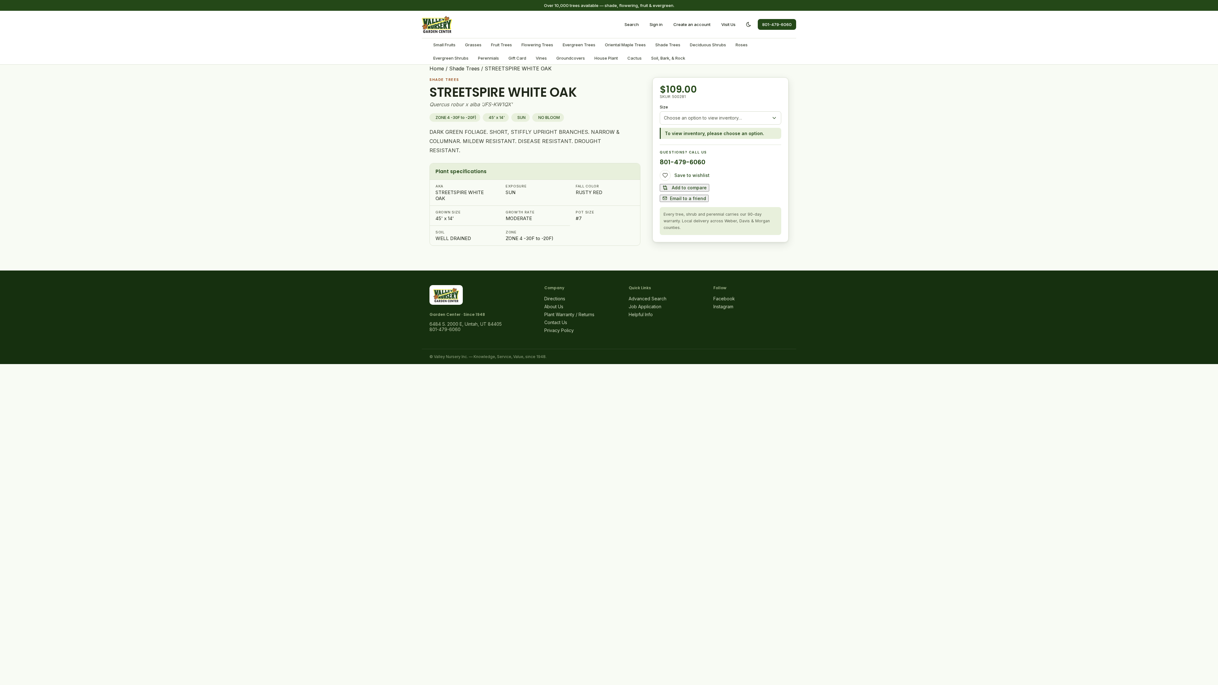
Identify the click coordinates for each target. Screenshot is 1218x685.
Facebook (724, 298)
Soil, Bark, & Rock (668, 58)
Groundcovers (570, 58)
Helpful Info (641, 314)
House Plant (606, 58)
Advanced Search (647, 298)
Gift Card (517, 58)
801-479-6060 (777, 24)
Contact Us (555, 322)
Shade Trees (667, 44)
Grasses (473, 44)
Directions (554, 298)
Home (436, 68)
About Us (553, 306)
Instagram (723, 306)
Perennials (488, 58)
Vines (541, 58)
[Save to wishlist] (665, 175)
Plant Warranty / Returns (569, 314)
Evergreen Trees (579, 44)
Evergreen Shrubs (450, 58)
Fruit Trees (501, 44)
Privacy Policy (559, 330)
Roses (742, 44)
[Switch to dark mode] (749, 24)
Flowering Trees (537, 44)
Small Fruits (444, 44)
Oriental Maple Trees (625, 44)
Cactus (634, 58)
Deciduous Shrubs (708, 44)
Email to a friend (688, 198)
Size (664, 107)
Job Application (645, 306)
